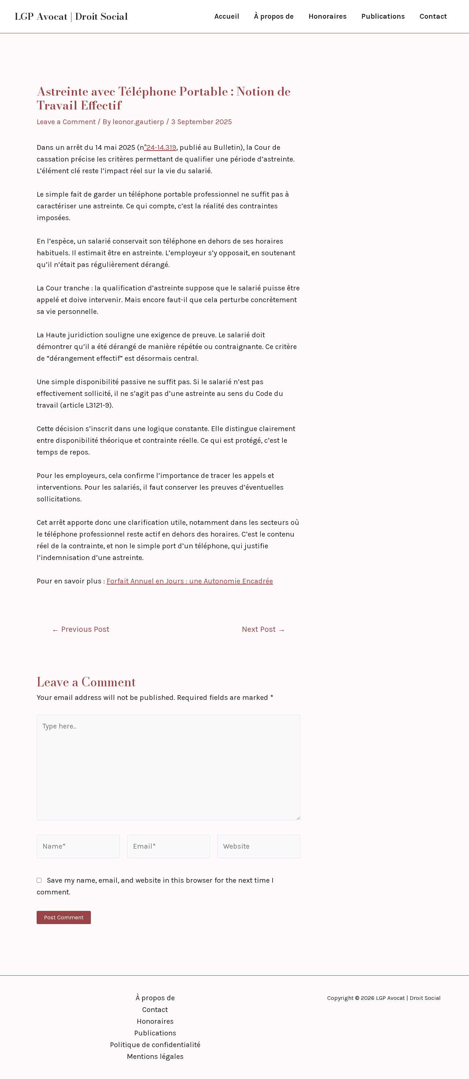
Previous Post (81, 629)
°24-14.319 (160, 147)
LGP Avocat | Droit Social (71, 16)
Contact (433, 16)
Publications (383, 16)
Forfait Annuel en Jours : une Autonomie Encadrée (190, 581)
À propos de (274, 16)
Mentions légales (155, 1056)
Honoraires (328, 16)
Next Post (263, 629)
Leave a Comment (66, 122)
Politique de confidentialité (155, 1045)
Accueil (226, 16)
